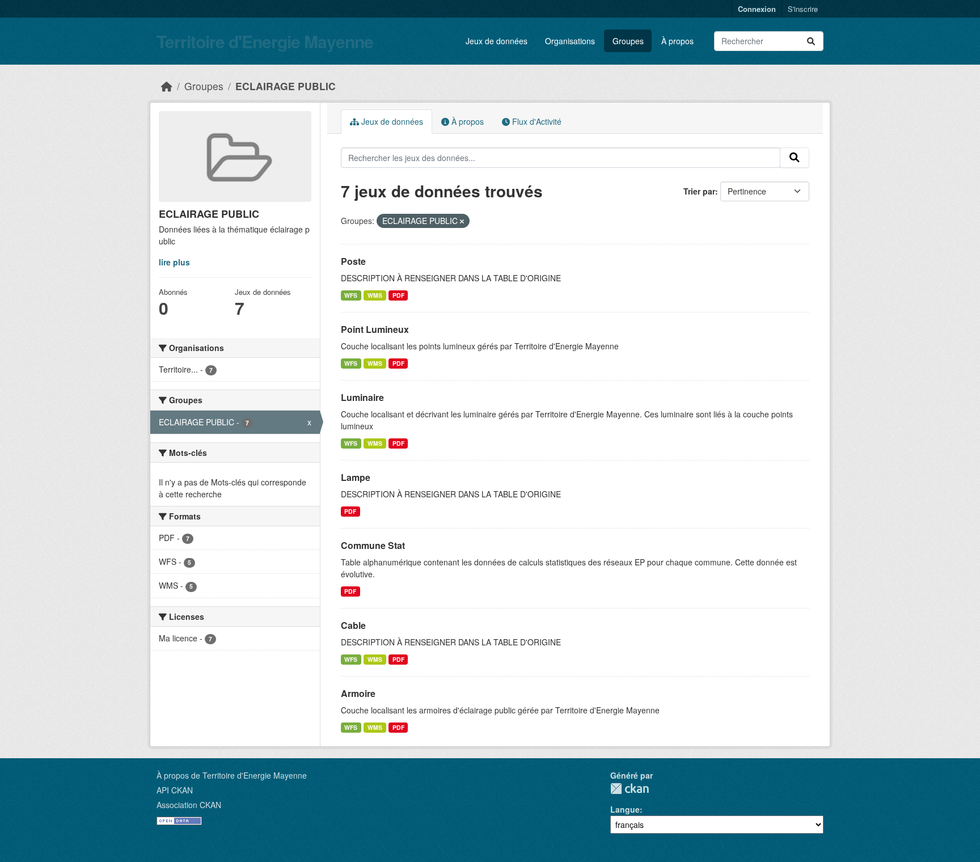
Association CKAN (189, 804)
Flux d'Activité (535, 121)
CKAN (629, 789)
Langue (625, 809)
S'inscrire (803, 8)
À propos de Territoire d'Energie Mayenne (232, 775)
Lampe (355, 477)
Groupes (628, 41)
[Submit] (811, 41)
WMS (375, 295)
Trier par (699, 191)
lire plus (174, 262)
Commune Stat (373, 545)
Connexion (757, 8)
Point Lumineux (375, 329)
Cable (353, 625)
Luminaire (362, 397)
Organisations (570, 41)
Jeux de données (496, 41)
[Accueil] (166, 86)
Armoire (358, 693)
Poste (353, 261)
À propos (677, 41)
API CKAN (175, 790)
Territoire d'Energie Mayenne (265, 41)
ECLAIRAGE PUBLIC (285, 86)
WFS (350, 295)
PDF (398, 295)
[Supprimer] (462, 221)
